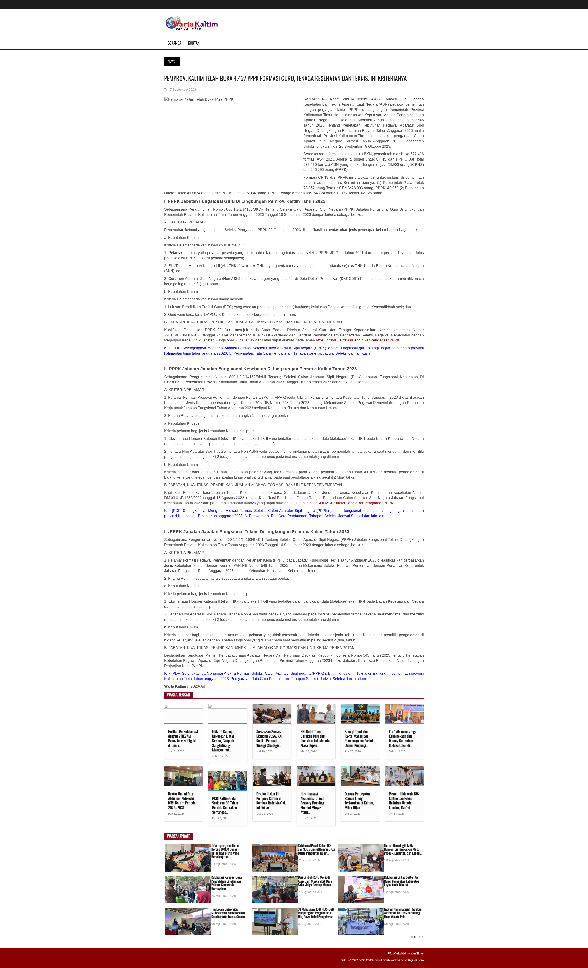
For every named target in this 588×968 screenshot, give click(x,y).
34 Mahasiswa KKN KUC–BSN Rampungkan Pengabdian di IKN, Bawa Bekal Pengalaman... (316, 913)
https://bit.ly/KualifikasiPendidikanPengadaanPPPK (358, 340)
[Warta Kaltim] (192, 23)
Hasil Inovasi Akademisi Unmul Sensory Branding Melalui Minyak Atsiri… (312, 803)
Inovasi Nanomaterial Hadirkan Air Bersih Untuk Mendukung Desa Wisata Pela (403, 913)
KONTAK (193, 43)
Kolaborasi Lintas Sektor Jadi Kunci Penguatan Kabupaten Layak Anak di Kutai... (401, 881)
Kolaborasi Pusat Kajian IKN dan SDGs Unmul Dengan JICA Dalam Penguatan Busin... (316, 849)
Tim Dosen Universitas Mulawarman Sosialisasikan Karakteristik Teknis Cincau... (229, 913)
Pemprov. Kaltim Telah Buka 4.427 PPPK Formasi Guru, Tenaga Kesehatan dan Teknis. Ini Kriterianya (285, 79)
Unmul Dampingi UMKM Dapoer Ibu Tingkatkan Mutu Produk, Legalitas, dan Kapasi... (403, 849)
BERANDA (174, 43)
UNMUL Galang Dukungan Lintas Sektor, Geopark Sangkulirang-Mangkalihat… (223, 741)
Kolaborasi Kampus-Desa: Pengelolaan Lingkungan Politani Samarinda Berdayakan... (226, 883)
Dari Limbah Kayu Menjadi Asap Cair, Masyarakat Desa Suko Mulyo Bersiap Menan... (315, 881)
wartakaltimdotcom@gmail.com (403, 960)
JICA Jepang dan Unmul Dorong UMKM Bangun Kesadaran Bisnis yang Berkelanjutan (225, 851)
